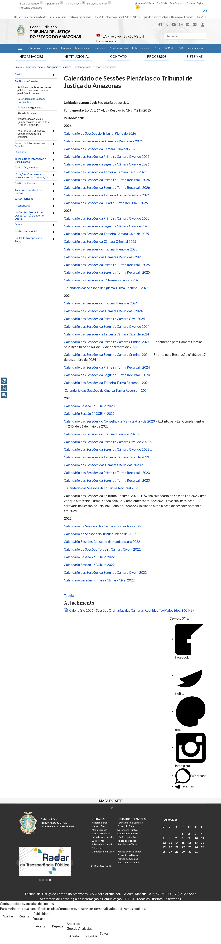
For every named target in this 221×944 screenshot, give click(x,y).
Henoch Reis (98, 826)
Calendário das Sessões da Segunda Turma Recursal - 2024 (107, 375)
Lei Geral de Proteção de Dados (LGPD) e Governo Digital (29, 215)
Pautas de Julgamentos (30, 107)
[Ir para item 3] (47, 880)
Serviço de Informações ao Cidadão (30, 145)
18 (202, 842)
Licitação (66, 47)
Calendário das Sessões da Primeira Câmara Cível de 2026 (106, 156)
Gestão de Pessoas (26, 183)
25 (202, 847)
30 (189, 851)
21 (176, 847)
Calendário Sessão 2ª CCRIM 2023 (89, 413)
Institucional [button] (33, 47)
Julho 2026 (170, 819)
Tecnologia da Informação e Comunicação (30, 160)
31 (196, 851)
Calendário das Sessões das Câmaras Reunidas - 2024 (103, 311)
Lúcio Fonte (98, 840)
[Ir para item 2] (43, 880)
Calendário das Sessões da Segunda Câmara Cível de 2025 (106, 226)
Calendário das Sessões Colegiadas (31, 100)
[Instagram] (180, 24)
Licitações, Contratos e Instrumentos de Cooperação (31, 176)
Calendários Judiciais (128, 833)
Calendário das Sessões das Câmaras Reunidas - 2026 (103, 141)
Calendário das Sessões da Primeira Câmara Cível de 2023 (106, 442)
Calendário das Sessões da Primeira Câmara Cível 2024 (104, 319)
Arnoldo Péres (99, 822)
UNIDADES (98, 818)
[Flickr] (187, 24)
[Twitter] (167, 24)
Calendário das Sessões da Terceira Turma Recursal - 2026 (107, 195)
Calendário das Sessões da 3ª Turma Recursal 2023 (101, 488)
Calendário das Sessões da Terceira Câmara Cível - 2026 (105, 172)
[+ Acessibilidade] (4, 395)
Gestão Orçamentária (27, 167)
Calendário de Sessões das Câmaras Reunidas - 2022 (102, 526)
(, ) (131, 610)
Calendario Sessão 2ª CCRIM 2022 (89, 557)
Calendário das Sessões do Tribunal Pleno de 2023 (100, 434)
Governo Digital (195, 3)
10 (196, 838)
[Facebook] (160, 24)
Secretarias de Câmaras (130, 822)
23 (189, 847)
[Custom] (194, 24)
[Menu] (20, 48)
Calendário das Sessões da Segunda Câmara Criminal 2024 (107, 354)
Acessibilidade (146, 3)
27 (170, 851)
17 (196, 842)
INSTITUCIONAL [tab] (76, 56)
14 (176, 842)
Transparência (106, 41)
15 (183, 842)
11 (202, 838)
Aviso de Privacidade (128, 862)
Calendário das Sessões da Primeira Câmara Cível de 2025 (106, 218)
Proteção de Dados (30, 7)
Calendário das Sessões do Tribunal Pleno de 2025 (100, 249)
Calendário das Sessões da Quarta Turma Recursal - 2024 (107, 390)
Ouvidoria (161, 3)
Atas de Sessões (26, 113)
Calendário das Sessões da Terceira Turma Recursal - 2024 (107, 383)
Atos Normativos (119, 47)
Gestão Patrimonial (26, 231)
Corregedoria (82, 47)
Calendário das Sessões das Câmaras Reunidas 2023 (102, 465)
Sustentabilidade (24, 198)
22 (183, 847)
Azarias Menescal (101, 833)
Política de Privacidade (129, 851)
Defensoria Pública (127, 829)
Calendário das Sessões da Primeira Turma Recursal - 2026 (107, 180)
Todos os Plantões (127, 840)
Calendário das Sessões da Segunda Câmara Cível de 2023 (106, 449)
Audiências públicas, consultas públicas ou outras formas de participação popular (34, 90)
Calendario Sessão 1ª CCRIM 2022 (89, 565)
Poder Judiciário (43, 26)
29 (183, 851)
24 (196, 847)
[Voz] (4, 388)
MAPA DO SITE (110, 801)
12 (164, 842)
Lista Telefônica (140, 47)
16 (189, 842)
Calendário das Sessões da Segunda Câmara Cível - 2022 (105, 572)
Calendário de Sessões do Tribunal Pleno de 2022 (100, 534)
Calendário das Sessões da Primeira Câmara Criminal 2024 (107, 342)
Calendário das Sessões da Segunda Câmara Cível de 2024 (106, 326)
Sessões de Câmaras (128, 844)
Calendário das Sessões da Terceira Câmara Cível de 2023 (106, 457)
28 (176, 851)
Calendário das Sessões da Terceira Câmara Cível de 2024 (106, 334)
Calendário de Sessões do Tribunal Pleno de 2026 (100, 133)
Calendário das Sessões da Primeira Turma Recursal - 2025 (107, 265)
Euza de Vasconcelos (103, 837)
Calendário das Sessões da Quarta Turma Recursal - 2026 (106, 203)
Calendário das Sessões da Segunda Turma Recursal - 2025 (107, 272)
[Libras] (4, 381)
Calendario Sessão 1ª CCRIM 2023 (89, 406)
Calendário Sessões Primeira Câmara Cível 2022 (99, 580)
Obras (18, 224)
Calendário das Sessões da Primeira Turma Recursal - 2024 (107, 367)
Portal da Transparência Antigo (28, 240)
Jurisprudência (195, 47)
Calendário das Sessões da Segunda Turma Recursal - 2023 (107, 480)
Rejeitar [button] (25, 916)
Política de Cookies (127, 858)
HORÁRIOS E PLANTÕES (131, 818)
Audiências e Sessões (27, 81)
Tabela (69, 595)
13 (170, 842)
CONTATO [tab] (118, 56)
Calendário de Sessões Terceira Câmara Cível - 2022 (102, 549)
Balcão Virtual (133, 36)
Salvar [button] (104, 933)
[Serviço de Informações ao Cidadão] (138, 7)
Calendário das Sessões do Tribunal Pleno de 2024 (100, 303)
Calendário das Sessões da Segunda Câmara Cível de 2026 (106, 164)
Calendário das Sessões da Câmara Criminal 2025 (100, 241)
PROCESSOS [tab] (156, 56)
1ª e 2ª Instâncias (126, 837)
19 (164, 847)
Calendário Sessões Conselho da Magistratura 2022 (102, 542)
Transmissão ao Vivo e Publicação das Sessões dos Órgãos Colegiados (33, 122)
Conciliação (51, 47)
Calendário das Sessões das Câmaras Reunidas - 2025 (103, 257)
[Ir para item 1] (40, 880)
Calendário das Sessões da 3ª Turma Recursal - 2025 (102, 280)
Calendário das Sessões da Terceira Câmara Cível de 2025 (106, 234)
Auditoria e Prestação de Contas (29, 192)
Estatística (99, 47)
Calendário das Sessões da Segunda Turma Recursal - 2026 (107, 187)
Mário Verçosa (99, 829)
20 (170, 847)
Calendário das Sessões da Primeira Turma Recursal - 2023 (107, 473)
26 (164, 851)
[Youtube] (173, 24)
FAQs (157, 47)
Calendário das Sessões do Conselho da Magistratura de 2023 (109, 421)
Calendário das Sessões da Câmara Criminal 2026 (100, 149)
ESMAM (168, 47)
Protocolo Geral (125, 826)
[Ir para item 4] (50, 880)
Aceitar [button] (8, 916)
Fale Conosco (177, 3)
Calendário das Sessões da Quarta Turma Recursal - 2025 (107, 288)
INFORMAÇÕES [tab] (30, 56)
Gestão (19, 74)
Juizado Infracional (102, 844)
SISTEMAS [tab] (195, 56)
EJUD (180, 47)
